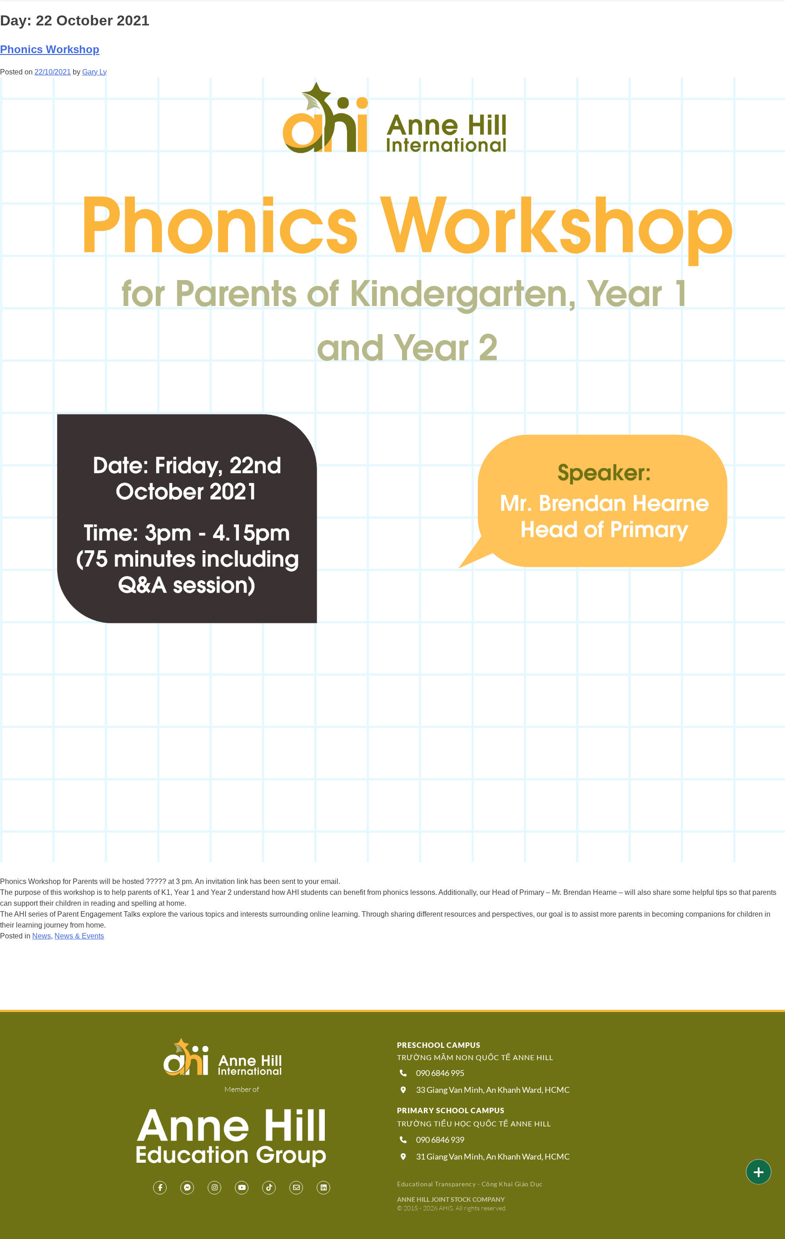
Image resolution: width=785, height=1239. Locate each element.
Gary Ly (94, 72)
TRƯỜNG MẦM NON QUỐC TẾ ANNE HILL (475, 1057)
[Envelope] (296, 1188)
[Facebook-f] (160, 1188)
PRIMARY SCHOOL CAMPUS (451, 1110)
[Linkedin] (323, 1188)
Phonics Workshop (49, 49)
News (41, 936)
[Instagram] (214, 1188)
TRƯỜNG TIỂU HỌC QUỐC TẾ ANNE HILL (474, 1123)
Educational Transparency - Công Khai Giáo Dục (470, 1184)
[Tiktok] (269, 1188)
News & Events (79, 936)
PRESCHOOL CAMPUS (439, 1045)
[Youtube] (241, 1188)
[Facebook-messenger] (187, 1188)
